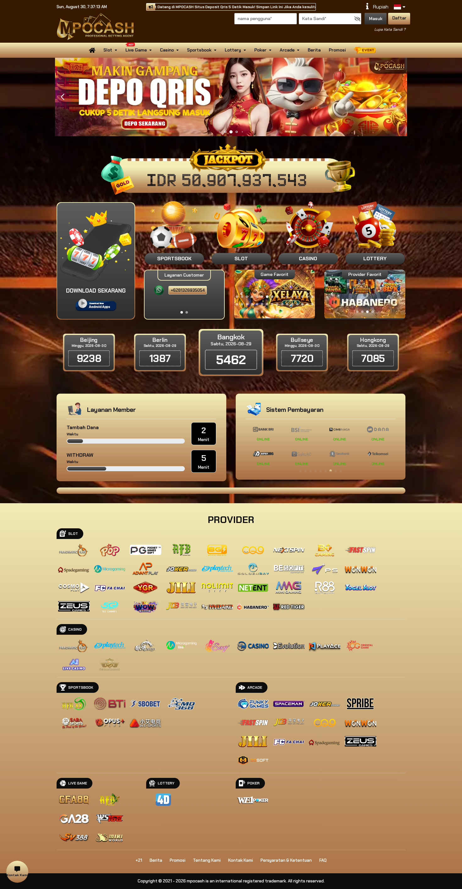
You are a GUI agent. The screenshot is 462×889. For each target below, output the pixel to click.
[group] (364, 294)
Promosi (337, 50)
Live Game (136, 50)
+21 (138, 860)
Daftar (399, 18)
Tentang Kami (207, 860)
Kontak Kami (240, 860)
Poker (260, 50)
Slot (107, 50)
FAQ (323, 860)
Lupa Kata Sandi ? (389, 29)
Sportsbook (199, 50)
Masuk (375, 18)
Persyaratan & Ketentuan (286, 860)
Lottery (233, 50)
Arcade (287, 50)
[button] (399, 97)
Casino (167, 50)
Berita (314, 50)
